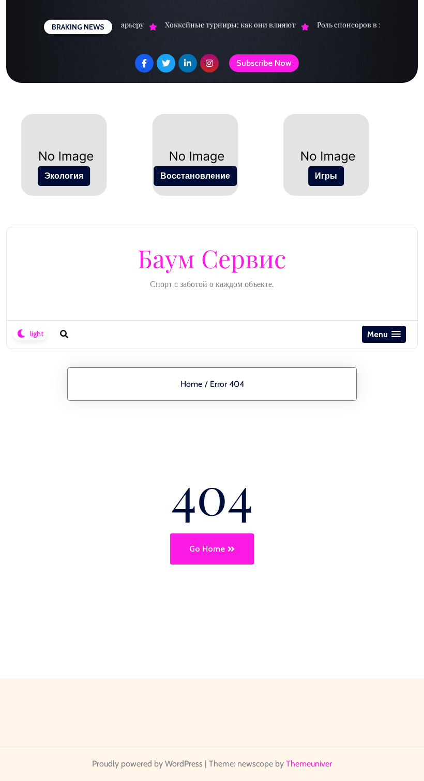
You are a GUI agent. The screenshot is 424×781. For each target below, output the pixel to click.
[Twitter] (166, 63)
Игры (326, 176)
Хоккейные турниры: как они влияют (228, 25)
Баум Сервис (212, 258)
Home (191, 384)
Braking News (78, 27)
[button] (384, 334)
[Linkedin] (187, 63)
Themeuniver (309, 764)
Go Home (207, 549)
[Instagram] (209, 63)
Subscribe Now (264, 63)
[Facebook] (144, 63)
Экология (63, 176)
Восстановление (195, 176)
